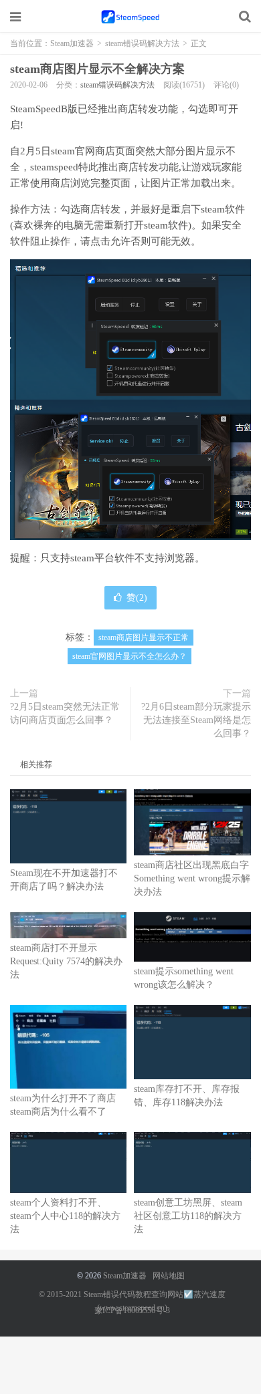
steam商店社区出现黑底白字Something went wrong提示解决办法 (192, 878)
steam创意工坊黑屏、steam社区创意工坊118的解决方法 (188, 1216)
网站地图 (169, 1275)
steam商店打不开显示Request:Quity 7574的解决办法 (66, 961)
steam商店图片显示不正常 (143, 637)
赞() (136, 598)
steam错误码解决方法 (142, 43)
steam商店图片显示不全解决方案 (97, 69)
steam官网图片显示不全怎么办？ (129, 656)
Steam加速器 (130, 16)
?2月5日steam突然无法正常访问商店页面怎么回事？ (65, 713)
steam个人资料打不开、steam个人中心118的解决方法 (65, 1216)
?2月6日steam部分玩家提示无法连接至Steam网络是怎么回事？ (196, 720)
